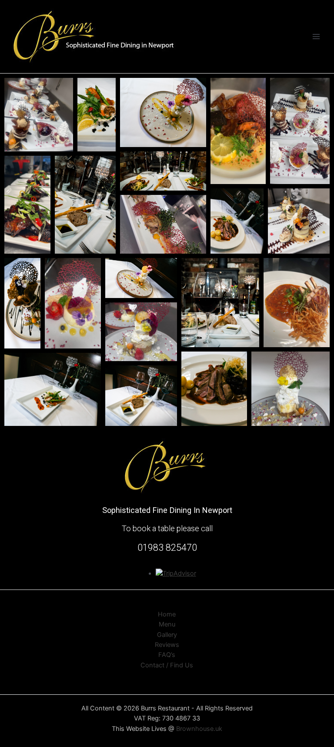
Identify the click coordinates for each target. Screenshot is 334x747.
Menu (167, 624)
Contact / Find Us (166, 665)
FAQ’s (166, 655)
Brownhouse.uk (199, 729)
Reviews (167, 645)
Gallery (167, 635)
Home (167, 614)
